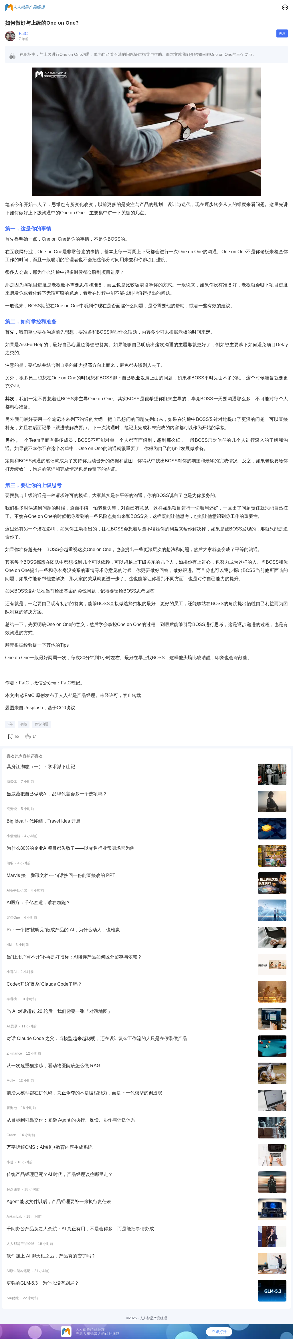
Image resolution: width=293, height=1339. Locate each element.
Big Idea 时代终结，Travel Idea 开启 (43, 821)
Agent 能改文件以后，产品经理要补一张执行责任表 (59, 1201)
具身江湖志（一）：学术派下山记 (41, 766)
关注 (282, 33)
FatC (23, 33)
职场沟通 (41, 724)
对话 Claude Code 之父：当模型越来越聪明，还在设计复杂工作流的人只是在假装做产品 (97, 1038)
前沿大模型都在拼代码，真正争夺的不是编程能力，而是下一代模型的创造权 (84, 1092)
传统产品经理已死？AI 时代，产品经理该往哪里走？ (60, 1174)
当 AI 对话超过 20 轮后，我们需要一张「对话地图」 (59, 1011)
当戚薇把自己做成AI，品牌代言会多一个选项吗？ (57, 793)
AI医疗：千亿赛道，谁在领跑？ (38, 902)
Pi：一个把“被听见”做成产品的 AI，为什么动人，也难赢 (63, 929)
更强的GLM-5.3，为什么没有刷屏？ (43, 1283)
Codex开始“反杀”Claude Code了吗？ (44, 984)
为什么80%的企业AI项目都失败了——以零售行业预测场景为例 (70, 848)
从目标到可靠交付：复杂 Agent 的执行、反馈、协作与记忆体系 (71, 1120)
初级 (23, 724)
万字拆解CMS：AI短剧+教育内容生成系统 (49, 1147)
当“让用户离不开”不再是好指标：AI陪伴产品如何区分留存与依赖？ (74, 956)
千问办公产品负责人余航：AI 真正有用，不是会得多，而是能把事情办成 (80, 1228)
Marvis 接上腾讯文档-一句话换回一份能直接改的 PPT (61, 875)
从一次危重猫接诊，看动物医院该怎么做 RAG (53, 1065)
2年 (10, 724)
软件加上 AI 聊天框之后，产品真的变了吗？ (51, 1255)
